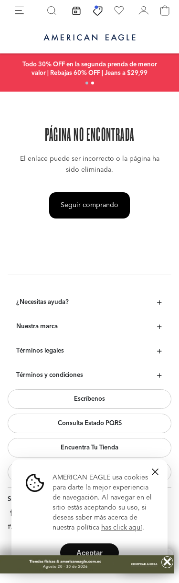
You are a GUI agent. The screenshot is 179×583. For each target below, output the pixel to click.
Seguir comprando (89, 205)
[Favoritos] (118, 10)
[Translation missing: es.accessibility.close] (155, 472)
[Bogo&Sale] (87, 564)
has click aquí (121, 527)
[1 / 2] (86, 83)
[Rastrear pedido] (76, 10)
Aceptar (89, 553)
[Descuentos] (98, 10)
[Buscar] (52, 10)
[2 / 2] (92, 83)
